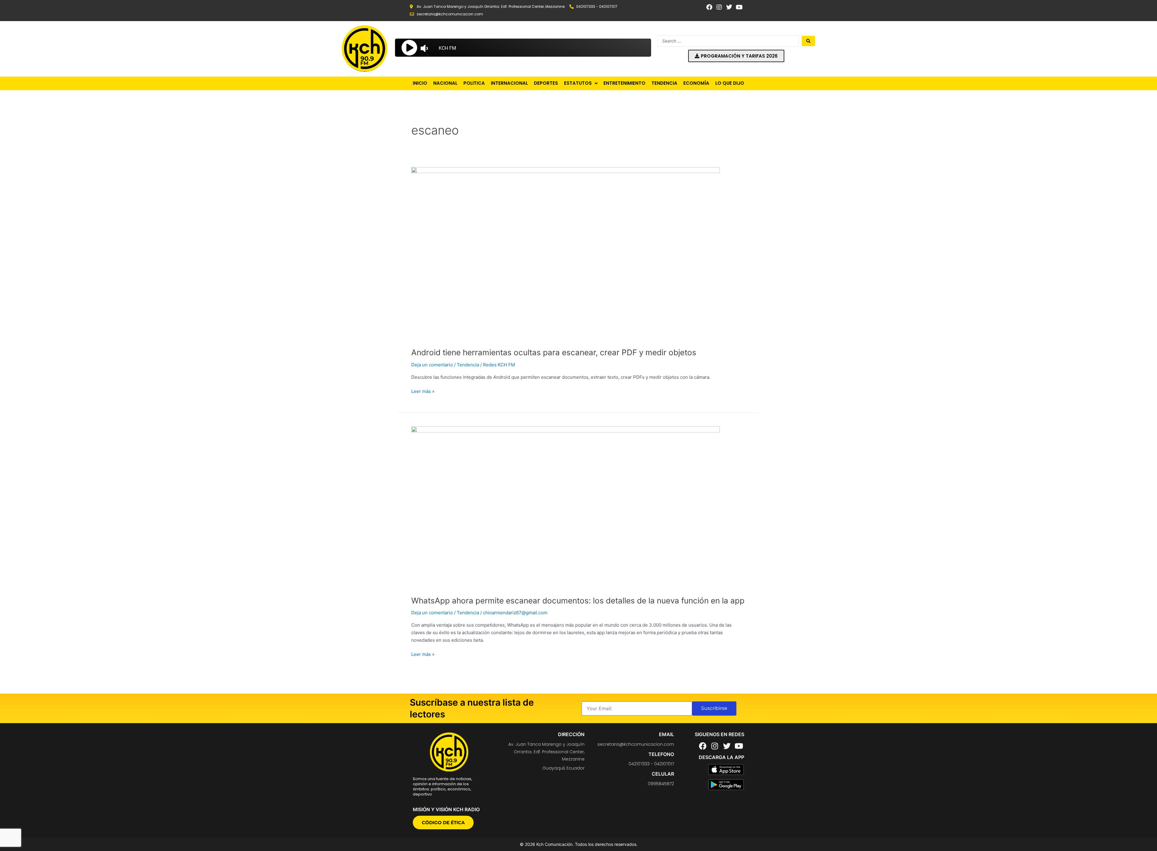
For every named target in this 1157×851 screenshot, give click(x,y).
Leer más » (422, 391)
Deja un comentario (432, 365)
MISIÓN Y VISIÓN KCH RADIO (446, 809)
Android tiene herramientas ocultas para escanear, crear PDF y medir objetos (553, 352)
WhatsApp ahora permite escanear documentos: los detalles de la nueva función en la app (578, 600)
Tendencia (468, 365)
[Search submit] (808, 41)
